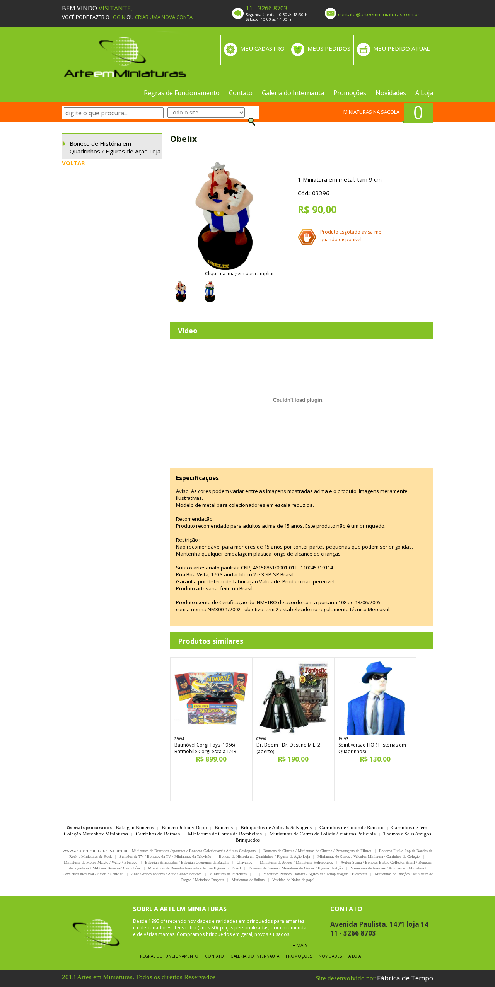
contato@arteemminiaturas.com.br (379, 14)
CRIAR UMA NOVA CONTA (164, 17)
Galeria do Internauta (293, 93)
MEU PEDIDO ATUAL (401, 48)
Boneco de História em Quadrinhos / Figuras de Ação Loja (115, 147)
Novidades (391, 93)
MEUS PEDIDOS (328, 48)
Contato (241, 93)
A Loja (424, 93)
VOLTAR (73, 163)
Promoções (349, 93)
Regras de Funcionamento (182, 93)
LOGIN (118, 17)
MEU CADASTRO (262, 48)
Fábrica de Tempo (405, 977)
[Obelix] (224, 216)
